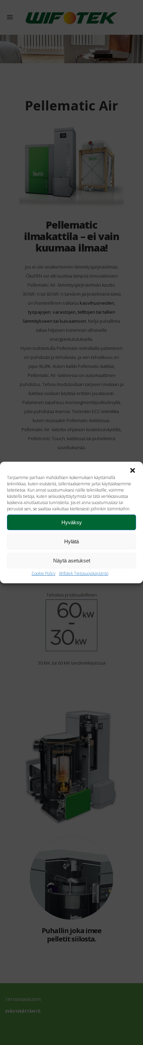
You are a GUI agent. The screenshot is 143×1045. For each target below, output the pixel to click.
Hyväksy (71, 522)
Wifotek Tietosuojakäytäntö (83, 573)
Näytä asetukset (71, 560)
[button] (132, 470)
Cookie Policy (44, 573)
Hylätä (71, 541)
